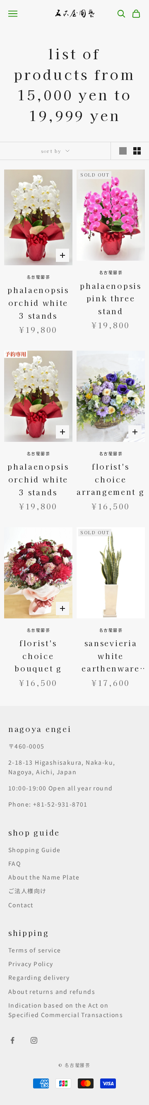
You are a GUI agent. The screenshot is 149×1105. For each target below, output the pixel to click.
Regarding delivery (39, 977)
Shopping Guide (34, 850)
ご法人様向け (27, 891)
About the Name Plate (43, 877)
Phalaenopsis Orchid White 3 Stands (38, 302)
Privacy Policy (30, 964)
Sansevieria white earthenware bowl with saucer (111, 656)
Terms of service (34, 950)
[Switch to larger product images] (123, 151)
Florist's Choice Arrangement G (110, 479)
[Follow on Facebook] (12, 1040)
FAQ (14, 863)
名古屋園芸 (38, 277)
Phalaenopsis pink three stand (110, 298)
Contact (21, 905)
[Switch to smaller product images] (137, 151)
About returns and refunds (51, 991)
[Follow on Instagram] (34, 1040)
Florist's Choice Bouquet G (38, 655)
